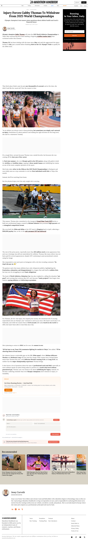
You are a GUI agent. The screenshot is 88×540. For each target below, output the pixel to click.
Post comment (55, 434)
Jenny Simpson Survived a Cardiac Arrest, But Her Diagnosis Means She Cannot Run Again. (12, 473)
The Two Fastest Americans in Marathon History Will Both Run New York (63, 472)
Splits (52, 5)
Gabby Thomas (20, 34)
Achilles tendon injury (44, 36)
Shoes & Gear (37, 5)
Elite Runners (33, 9)
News (22, 5)
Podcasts (45, 5)
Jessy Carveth (10, 28)
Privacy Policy (81, 39)
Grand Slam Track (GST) (44, 221)
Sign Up (84, 2)
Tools (81, 5)
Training (29, 5)
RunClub (64, 5)
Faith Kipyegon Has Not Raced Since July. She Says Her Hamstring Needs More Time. (37, 473)
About (85, 5)
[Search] (1, 6)
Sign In (78, 2)
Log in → (14, 392)
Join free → (8, 390)
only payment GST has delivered (35, 231)
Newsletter (76, 5)
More (58, 5)
